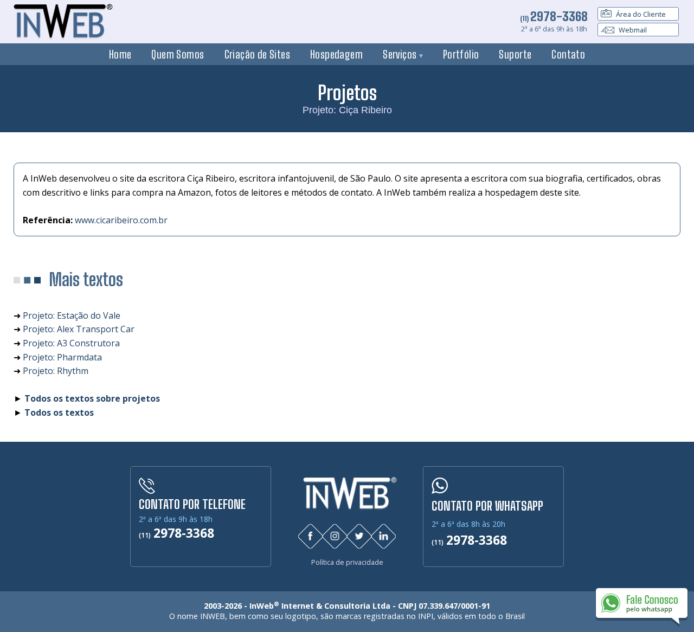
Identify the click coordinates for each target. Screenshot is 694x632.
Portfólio (461, 54)
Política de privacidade (347, 562)
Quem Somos (177, 54)
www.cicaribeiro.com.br (121, 220)
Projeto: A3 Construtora (71, 343)
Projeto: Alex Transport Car (78, 329)
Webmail (632, 30)
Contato (568, 54)
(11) (554, 18)
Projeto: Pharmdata (62, 357)
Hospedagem (336, 54)
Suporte (515, 54)
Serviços (401, 54)
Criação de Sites (257, 54)
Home (120, 54)
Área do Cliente (640, 14)
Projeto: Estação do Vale (71, 315)
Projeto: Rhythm (55, 371)
